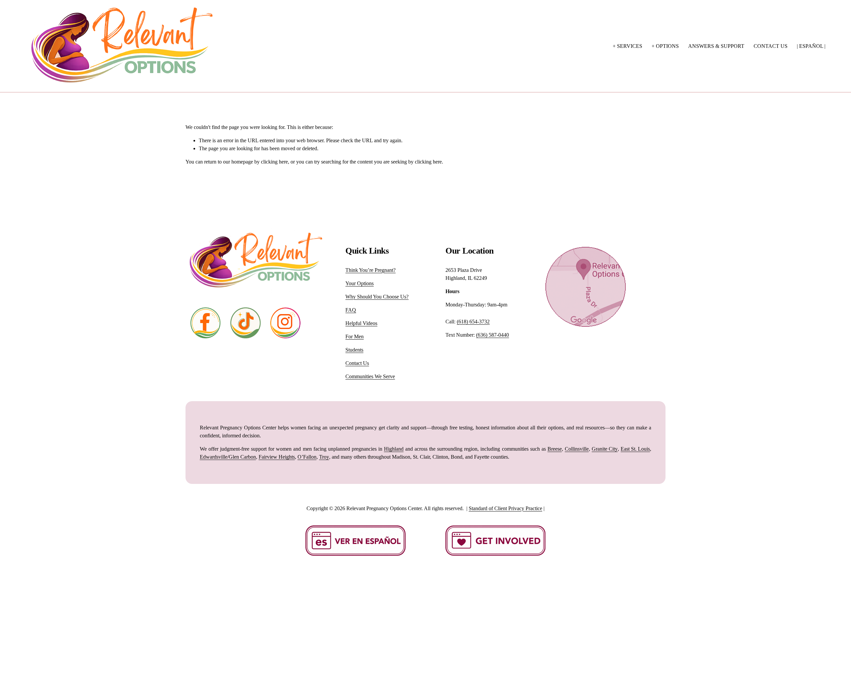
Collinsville (577, 449)
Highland (394, 449)
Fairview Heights (277, 457)
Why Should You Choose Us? (377, 296)
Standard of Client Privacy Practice (505, 508)
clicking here (274, 162)
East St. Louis (635, 449)
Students (354, 350)
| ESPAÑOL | (811, 46)
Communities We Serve (370, 376)
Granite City (605, 449)
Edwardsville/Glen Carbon (228, 457)
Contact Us (357, 363)
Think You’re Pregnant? (370, 270)
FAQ (350, 310)
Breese (554, 449)
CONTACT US (771, 46)
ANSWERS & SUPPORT (716, 46)
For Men (354, 336)
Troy (324, 457)
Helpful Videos (361, 323)
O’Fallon (307, 457)
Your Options (359, 283)
